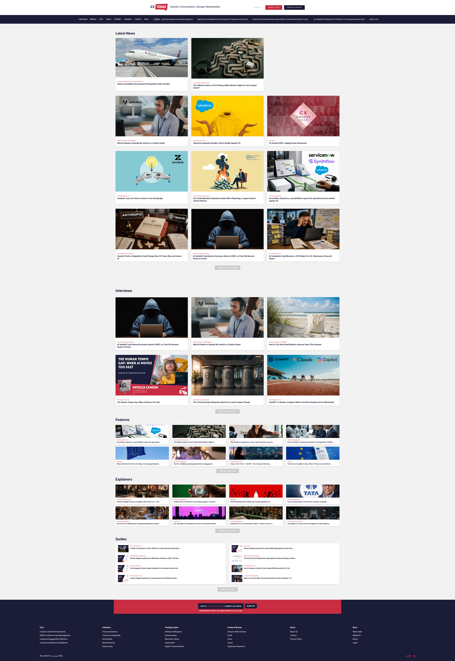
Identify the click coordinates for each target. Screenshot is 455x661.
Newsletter (273, 7)
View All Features (227, 471)
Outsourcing (107, 646)
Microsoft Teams (172, 639)
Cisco (230, 639)
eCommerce (107, 639)
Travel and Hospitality (111, 635)
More (147, 19)
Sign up (251, 606)
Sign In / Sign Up (294, 7)
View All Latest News (227, 267)
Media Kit (357, 635)
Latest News (83, 19)
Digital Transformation (174, 646)
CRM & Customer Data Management (55, 635)
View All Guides (227, 589)
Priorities (118, 19)
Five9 (230, 635)
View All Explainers (227, 531)
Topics (109, 19)
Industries (128, 19)
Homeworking (171, 635)
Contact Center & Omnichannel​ (52, 632)
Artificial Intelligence (173, 632)
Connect (138, 19)
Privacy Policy (296, 639)
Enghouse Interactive (236, 646)
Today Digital (54, 656)
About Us (294, 632)
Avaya (230, 643)
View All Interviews (227, 411)
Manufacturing (108, 643)
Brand (355, 639)
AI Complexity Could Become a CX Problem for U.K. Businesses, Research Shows (286, 19)
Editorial (93, 19)
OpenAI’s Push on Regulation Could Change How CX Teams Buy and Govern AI (170, 19)
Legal (355, 643)
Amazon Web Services (237, 632)
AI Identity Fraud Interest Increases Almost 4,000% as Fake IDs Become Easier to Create (228, 19)
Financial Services (109, 632)
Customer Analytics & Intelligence (54, 643)
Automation (170, 643)
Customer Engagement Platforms (54, 639)
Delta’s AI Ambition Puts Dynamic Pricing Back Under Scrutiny (337, 19)
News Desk (357, 632)
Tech (101, 19)
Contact (293, 635)
